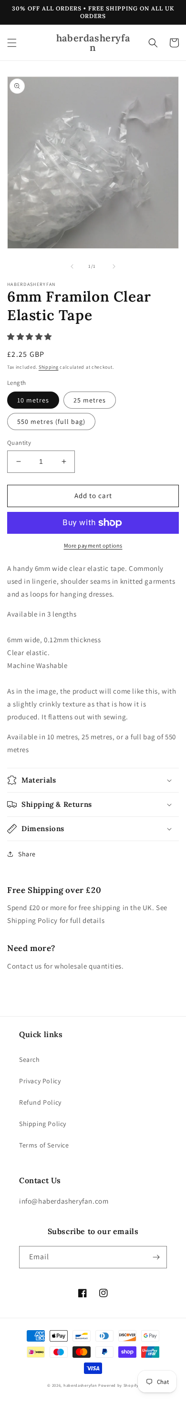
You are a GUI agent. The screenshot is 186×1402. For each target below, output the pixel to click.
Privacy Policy (40, 1081)
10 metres (33, 400)
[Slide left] (72, 266)
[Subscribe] (155, 1257)
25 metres (89, 400)
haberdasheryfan (80, 1385)
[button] (11, 42)
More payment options (93, 545)
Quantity (19, 443)
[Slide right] (113, 266)
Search (29, 1059)
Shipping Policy (42, 1123)
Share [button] (27, 854)
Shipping (49, 367)
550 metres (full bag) (51, 421)
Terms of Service (44, 1145)
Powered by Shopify (118, 1385)
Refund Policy (40, 1102)
